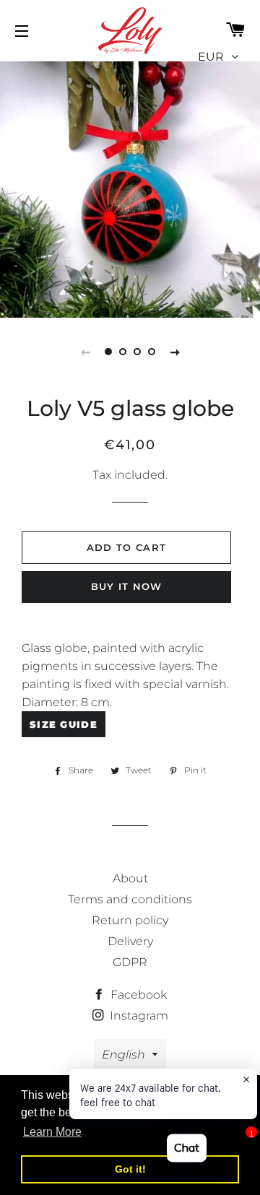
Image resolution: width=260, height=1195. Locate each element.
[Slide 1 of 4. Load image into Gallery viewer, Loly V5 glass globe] (108, 351)
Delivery (130, 941)
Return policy (130, 920)
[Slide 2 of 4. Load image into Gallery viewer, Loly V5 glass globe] (123, 351)
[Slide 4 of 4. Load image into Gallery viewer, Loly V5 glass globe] (151, 351)
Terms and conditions (130, 899)
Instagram (137, 1015)
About (130, 878)
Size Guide (64, 724)
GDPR (130, 962)
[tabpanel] (130, 188)
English (123, 1054)
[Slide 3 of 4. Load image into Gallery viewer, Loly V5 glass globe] (137, 351)
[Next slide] (175, 352)
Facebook (137, 994)
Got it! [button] (130, 1169)
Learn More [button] (52, 1132)
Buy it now (126, 586)
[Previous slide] (85, 352)
